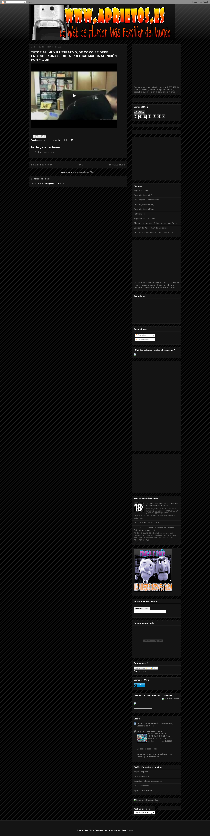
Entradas (141, 335)
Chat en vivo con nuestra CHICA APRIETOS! (154, 232)
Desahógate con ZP (143, 195)
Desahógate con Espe (144, 209)
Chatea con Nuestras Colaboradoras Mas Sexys (155, 223)
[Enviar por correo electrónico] (34, 136)
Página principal (141, 190)
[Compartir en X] (39, 136)
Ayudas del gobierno (143, 790)
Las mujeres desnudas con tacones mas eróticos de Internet (162, 504)
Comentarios (143, 339)
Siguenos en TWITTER (144, 218)
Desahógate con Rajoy (144, 204)
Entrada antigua (117, 164)
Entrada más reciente (42, 164)
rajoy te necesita (141, 776)
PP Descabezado (141, 786)
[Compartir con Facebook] (42, 136)
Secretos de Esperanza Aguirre (148, 781)
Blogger (130, 830)
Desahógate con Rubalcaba (146, 199)
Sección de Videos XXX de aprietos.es (151, 228)
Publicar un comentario (44, 152)
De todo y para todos (147, 749)
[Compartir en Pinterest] (45, 136)
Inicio (80, 164)
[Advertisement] (172, 158)
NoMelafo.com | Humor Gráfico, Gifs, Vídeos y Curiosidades (154, 755)
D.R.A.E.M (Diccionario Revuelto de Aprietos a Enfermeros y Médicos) (155, 529)
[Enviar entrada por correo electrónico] (71, 140)
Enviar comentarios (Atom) (84, 172)
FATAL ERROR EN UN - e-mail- (148, 523)
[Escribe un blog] (36, 136)
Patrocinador (139, 214)
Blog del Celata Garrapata (149, 731)
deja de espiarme (142, 772)
